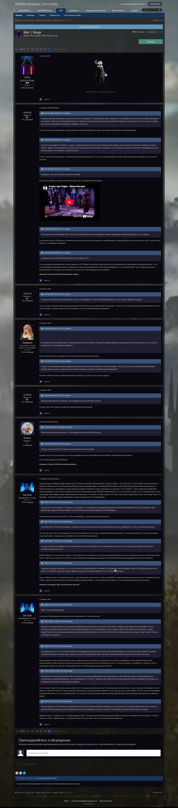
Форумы (18, 15)
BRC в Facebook (118, 11)
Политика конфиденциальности (84, 801)
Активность (74, 11)
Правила (42, 15)
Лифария (27, 342)
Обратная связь (105, 801)
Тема (66, 801)
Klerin (61, 113)
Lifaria (61, 294)
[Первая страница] (17, 49)
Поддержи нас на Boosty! (96, 11)
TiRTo (31, 36)
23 (32, 49)
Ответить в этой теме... (39, 753)
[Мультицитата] (40, 99)
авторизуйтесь (91, 744)
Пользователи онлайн (72, 15)
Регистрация (155, 4)
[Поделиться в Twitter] (20, 773)
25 (41, 49)
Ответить (151, 42)
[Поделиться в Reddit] (17, 773)
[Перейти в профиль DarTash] (27, 485)
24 (36, 49)
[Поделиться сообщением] (160, 56)
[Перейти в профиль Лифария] (27, 331)
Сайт (61, 11)
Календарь (31, 15)
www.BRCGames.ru (44, 11)
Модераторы (55, 15)
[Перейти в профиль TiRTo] (18, 34)
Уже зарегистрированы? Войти (133, 4)
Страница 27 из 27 (59, 49)
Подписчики (151, 32)
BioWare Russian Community (36, 4)
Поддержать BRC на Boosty (89, 27)
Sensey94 (63, 502)
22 (28, 49)
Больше (134, 11)
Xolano (27, 438)
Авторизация (139, 32)
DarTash (27, 495)
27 (49, 49)
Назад (22, 49)
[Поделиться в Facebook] (24, 773)
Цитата (47, 99)
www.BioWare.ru (24, 11)
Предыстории (52, 36)
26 (45, 49)
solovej (27, 112)
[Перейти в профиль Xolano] (27, 428)
